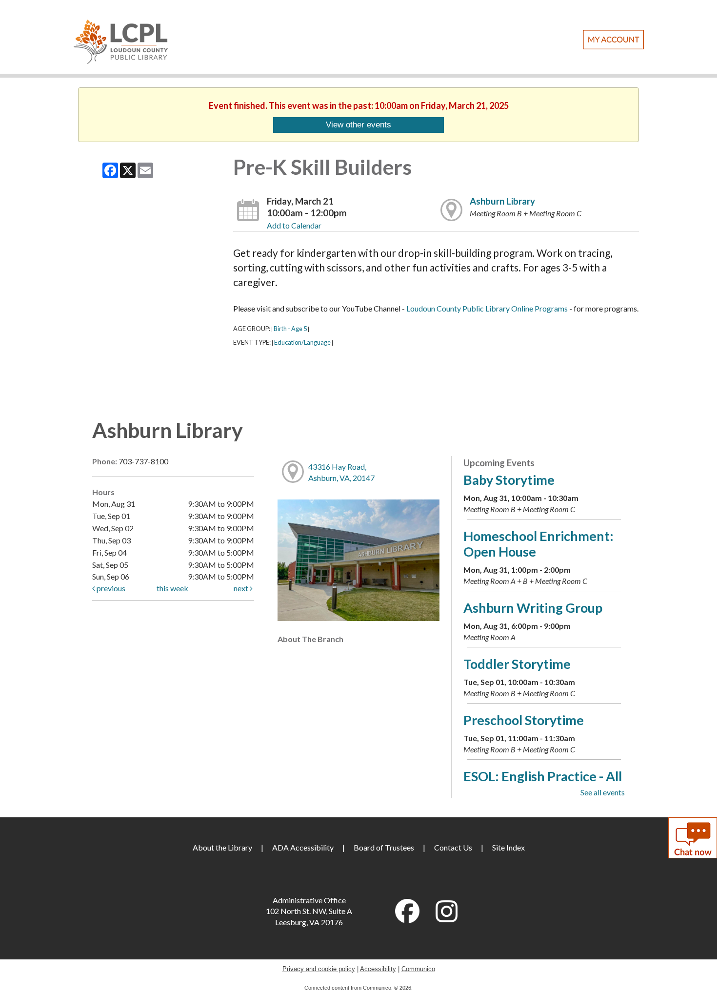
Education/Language (302, 342)
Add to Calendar (294, 225)
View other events (358, 124)
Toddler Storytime (517, 664)
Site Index (508, 847)
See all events (602, 792)
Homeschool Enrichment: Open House (538, 544)
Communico (418, 969)
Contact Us (453, 847)
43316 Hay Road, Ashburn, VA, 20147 (341, 472)
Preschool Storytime (523, 720)
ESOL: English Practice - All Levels (542, 784)
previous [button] (110, 588)
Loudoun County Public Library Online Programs (487, 308)
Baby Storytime (509, 480)
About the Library (222, 847)
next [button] (242, 588)
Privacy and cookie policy (318, 969)
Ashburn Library (502, 201)
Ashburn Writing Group (532, 608)
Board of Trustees (384, 847)
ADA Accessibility (303, 847)
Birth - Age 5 (290, 328)
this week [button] (172, 588)
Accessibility (378, 969)
